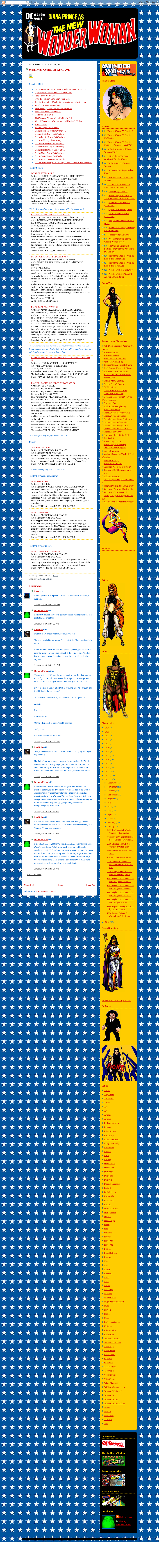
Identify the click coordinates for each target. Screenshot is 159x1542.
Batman (107, 1127)
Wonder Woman (111, 1399)
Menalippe (108, 1289)
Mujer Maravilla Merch (114, 1301)
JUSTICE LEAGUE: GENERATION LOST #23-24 (53, 383)
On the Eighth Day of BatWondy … (50, 149)
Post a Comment (34, 874)
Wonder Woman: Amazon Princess (119, 501)
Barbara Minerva (111, 1123)
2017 (107, 755)
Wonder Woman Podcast (114, 1403)
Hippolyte (108, 1244)
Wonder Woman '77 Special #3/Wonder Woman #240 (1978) (118, 144)
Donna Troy (109, 1167)
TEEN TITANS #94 (39, 481)
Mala (106, 1277)
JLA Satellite (109, 438)
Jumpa (107, 1269)
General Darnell (111, 1208)
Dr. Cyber (108, 1171)
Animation (109, 1098)
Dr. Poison (108, 1175)
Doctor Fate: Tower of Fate (115, 390)
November (112, 786)
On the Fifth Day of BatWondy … (49, 140)
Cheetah (107, 1151)
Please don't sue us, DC (45, 95)
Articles (107, 1118)
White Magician (111, 1382)
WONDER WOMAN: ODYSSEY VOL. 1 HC (50, 214)
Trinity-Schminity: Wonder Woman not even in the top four (60, 102)
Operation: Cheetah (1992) (120, 209)
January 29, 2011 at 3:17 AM (46, 833)
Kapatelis (108, 1273)
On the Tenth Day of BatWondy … (50, 156)
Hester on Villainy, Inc (44, 114)
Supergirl (108, 1358)
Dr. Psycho (109, 1179)
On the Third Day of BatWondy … (50, 133)
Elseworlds (109, 1196)
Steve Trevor (109, 1354)
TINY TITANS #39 (39, 512)
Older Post (90, 885)
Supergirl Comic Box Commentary (119, 485)
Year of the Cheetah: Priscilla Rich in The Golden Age (119, 257)
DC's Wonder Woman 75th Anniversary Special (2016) (117, 186)
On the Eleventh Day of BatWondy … (51, 159)
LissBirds (38, 629)
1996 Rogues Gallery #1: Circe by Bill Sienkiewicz (120, 908)
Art (105, 1110)
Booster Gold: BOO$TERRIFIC (117, 374)
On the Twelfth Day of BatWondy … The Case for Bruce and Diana (63, 162)
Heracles (108, 1232)
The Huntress (110, 1366)
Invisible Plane (110, 1252)
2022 (107, 739)
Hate (106, 1228)
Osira (106, 1317)
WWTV (107, 1411)
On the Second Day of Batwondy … (50, 130)
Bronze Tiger (109, 377)
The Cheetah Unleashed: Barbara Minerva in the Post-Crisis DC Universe (119, 248)
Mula (106, 1305)
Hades (106, 1224)
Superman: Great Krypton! (115, 492)
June (110, 806)
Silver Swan (109, 1350)
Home (60, 885)
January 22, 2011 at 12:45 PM (47, 604)
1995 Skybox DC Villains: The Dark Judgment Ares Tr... (120, 901)
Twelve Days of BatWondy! (47, 127)
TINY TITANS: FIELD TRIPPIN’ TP (47, 551)
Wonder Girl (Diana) (113, 1391)
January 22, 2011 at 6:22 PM (46, 623)
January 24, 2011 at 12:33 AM (47, 741)
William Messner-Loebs (114, 1387)
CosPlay (107, 1159)
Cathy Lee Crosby (112, 1143)
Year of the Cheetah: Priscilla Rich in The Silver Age (119, 264)
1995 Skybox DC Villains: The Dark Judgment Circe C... (120, 880)
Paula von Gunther (112, 1322)
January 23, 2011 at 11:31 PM (47, 665)
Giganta (107, 1216)
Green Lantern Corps (113, 431)
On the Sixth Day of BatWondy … (49, 143)
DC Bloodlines (110, 387)
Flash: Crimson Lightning (115, 406)
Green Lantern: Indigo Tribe (116, 422)
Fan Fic (107, 1204)
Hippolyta (108, 1240)
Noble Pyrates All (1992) (119, 234)
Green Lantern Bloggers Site (116, 425)
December (112, 782)
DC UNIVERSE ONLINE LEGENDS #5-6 (49, 256)
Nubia (106, 1313)
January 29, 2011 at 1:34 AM (46, 811)
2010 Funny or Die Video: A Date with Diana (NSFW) (119, 873)
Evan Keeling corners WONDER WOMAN (53, 108)
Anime (107, 1102)
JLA (106, 1261)
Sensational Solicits (43, 578)
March (111, 818)
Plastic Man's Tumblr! (113, 463)
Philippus (108, 1326)
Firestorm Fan (110, 403)
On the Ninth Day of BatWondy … (50, 153)
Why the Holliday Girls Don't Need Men (52, 98)
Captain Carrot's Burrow (114, 384)
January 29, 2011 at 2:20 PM (46, 868)
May (110, 810)
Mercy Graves (110, 1297)
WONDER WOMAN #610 (42, 173)
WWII (107, 1407)
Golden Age (109, 1220)
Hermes (107, 1236)
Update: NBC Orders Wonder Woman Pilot (53, 92)
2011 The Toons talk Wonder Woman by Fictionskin (119, 831)
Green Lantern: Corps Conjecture (118, 419)
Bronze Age (109, 1135)
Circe (106, 1155)
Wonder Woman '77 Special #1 (120, 131)
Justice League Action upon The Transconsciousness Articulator (119, 197)
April (110, 814)
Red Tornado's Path (112, 476)
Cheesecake (109, 1147)
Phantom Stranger (111, 460)
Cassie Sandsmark (112, 1139)
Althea (107, 1090)
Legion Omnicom (111, 450)
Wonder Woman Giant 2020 (121, 269)
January (111, 826)
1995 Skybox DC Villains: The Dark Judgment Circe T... (120, 894)
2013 (107, 771)
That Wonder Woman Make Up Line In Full (53, 118)
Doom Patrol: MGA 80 (113, 393)
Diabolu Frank (41, 610)
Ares (106, 1106)
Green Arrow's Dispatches (115, 415)
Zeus (106, 1423)
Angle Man (109, 1094)
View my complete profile (123, 1523)
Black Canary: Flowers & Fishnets (118, 368)
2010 (107, 922)
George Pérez (110, 1212)
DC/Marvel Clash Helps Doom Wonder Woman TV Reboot (60, 89)
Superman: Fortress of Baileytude (118, 489)
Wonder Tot (109, 1395)
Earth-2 (107, 1188)
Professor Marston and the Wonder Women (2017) (117, 240)
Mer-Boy (108, 1293)
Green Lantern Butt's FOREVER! (118, 428)
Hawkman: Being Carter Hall (116, 435)
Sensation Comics (112, 1338)
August (111, 798)
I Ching (107, 1248)
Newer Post (29, 885)
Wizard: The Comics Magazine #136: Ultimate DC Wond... (120, 838)
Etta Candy (109, 1200)
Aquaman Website (111, 355)
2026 (107, 727)
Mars (106, 1281)
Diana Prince (109, 1163)
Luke (36, 591)
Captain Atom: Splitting (114, 380)
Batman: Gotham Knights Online (118, 364)
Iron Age (108, 1257)
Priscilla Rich (110, 1330)
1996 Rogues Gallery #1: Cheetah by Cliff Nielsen (118, 915)
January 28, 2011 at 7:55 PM (46, 776)
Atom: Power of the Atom (115, 358)
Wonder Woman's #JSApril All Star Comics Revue (118, 275)
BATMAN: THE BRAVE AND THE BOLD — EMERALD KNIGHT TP (60, 359)
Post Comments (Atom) (46, 891)
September (112, 794)
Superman (108, 1362)
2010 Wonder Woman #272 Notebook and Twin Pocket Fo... (120, 864)
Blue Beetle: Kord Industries (116, 371)
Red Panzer (109, 1334)
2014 (107, 767)
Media (107, 1285)
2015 (107, 763)
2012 (107, 775)
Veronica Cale (110, 1374)
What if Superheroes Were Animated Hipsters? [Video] (58, 121)
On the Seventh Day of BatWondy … (51, 146)
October (111, 790)
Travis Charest (41, 124)
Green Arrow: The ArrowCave (117, 412)
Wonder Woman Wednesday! (47, 105)
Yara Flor (108, 1419)
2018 (107, 751)
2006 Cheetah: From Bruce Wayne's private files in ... (119, 845)
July (110, 802)
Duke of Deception (112, 1183)
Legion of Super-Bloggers (115, 447)
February (112, 822)
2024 (107, 735)
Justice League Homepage (115, 444)
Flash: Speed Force (112, 409)
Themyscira (109, 1370)
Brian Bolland (110, 1131)
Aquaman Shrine (111, 352)
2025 (107, 731)
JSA (106, 1265)
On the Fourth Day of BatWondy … (50, 137)
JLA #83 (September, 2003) (119, 857)
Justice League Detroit (113, 441)
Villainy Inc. (109, 1378)
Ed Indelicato (110, 1192)
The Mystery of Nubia (118, 191)
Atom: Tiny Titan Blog (113, 361)
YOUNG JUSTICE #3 (40, 447)
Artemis (107, 1114)
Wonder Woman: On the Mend (48, 111)
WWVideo (109, 1415)
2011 (107, 779)
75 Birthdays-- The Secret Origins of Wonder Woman (117, 158)
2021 (107, 743)
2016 (107, 759)
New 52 (107, 1309)
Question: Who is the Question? (117, 466)
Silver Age (109, 1346)
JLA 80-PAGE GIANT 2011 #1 (44, 307)
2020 (107, 747)
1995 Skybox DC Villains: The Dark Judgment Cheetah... (120, 887)
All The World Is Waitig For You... (116, 1000)
